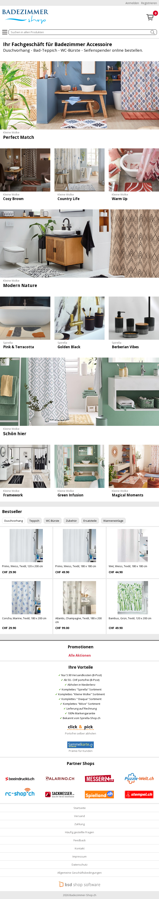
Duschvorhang (13, 521)
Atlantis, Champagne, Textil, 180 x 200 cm (78, 620)
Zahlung (79, 824)
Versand (79, 816)
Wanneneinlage (113, 521)
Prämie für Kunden (81, 751)
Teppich (34, 521)
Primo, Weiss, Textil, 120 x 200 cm (22, 566)
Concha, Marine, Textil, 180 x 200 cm (24, 618)
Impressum (79, 856)
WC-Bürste (52, 521)
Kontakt (79, 848)
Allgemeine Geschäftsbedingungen (79, 873)
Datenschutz (80, 864)
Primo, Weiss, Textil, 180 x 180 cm (75, 566)
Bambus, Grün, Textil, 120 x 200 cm (130, 618)
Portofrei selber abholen (80, 733)
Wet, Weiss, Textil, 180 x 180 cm (128, 566)
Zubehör (71, 521)
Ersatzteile (90, 521)
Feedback (79, 840)
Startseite (79, 808)
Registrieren (149, 3)
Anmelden (132, 3)
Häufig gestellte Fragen (79, 832)
